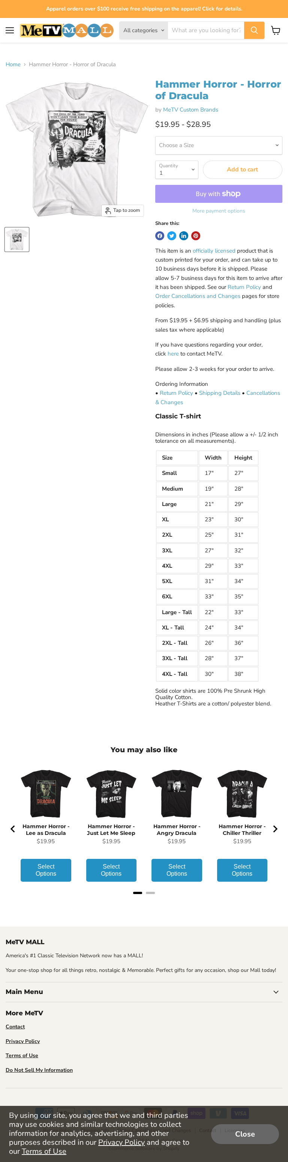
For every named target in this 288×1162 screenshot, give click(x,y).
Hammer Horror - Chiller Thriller (242, 829)
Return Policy (244, 287)
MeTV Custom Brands (190, 109)
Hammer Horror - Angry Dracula (176, 829)
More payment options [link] (218, 211)
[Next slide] (274, 828)
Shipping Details (219, 393)
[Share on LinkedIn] (183, 235)
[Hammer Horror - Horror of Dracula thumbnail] (17, 239)
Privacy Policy (121, 1142)
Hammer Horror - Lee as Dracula (45, 829)
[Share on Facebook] (159, 235)
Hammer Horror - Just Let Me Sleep (111, 829)
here (173, 353)
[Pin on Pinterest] (195, 235)
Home (13, 64)
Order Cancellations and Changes (197, 296)
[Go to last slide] (13, 828)
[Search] (254, 30)
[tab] (137, 893)
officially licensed (214, 250)
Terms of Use (44, 1151)
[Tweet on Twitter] (171, 235)
